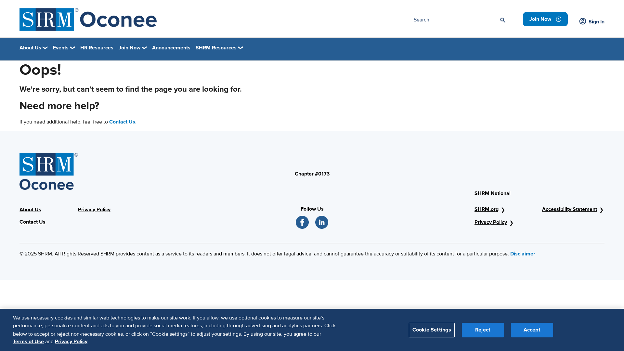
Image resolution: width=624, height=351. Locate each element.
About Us (30, 209)
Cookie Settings (431, 329)
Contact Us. (122, 121)
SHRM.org (486, 209)
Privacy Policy (94, 209)
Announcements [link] (171, 48)
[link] (545, 19)
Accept (532, 329)
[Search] (502, 20)
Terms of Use (28, 341)
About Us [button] (30, 48)
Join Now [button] (129, 48)
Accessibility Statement (569, 209)
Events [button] (61, 48)
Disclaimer (522, 253)
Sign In (596, 22)
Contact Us (33, 222)
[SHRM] (88, 19)
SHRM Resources (216, 48)
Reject (482, 329)
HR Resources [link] (96, 48)
